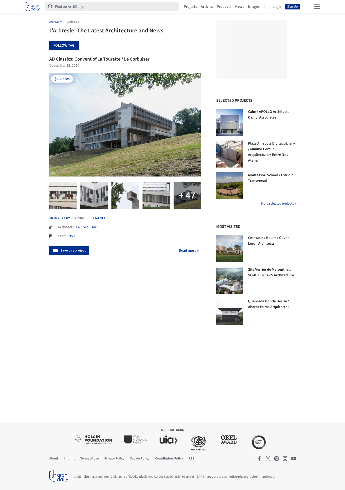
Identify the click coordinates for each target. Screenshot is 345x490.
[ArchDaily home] (32, 6)
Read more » (189, 250)
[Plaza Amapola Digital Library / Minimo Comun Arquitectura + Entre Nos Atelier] (229, 154)
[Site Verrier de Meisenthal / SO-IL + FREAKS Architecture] (229, 280)
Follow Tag (63, 45)
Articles (207, 6)
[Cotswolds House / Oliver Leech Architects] (229, 248)
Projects (190, 6)
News (239, 6)
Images (254, 6)
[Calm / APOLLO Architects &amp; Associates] (229, 122)
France (99, 218)
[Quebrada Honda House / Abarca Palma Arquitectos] (229, 311)
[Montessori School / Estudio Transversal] (229, 185)
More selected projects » (278, 203)
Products (224, 6)
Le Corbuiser (86, 227)
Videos (64, 78)
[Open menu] (317, 6)
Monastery (59, 218)
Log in (277, 6)
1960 (71, 236)
